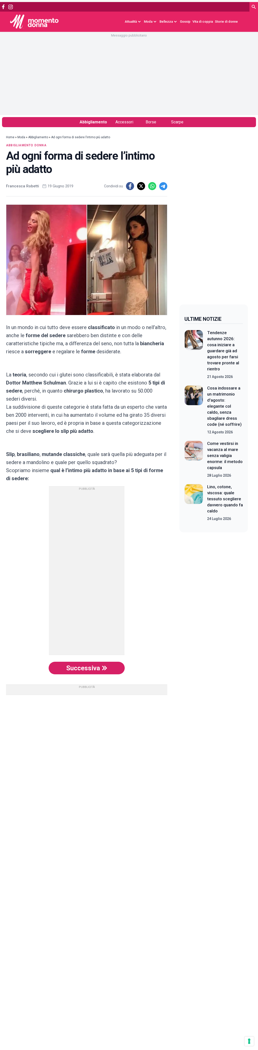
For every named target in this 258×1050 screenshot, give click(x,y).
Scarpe (177, 122)
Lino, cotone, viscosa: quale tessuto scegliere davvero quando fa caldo (225, 498)
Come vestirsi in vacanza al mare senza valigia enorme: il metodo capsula (225, 455)
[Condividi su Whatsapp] (152, 186)
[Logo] (34, 21)
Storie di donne (226, 21)
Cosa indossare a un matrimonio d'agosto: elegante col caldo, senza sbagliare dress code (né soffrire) (224, 406)
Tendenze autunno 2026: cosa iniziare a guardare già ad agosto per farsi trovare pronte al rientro (223, 350)
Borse (151, 122)
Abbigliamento (93, 122)
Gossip (185, 21)
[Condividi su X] (141, 186)
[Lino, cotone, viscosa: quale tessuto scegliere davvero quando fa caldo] (193, 502)
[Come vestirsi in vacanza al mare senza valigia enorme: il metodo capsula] (193, 459)
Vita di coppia (202, 21)
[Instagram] (10, 7)
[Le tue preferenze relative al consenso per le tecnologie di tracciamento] (249, 1041)
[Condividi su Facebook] (130, 186)
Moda (21, 137)
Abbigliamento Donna (26, 145)
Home (10, 137)
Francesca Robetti (22, 186)
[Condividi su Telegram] (163, 186)
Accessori (124, 122)
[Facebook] (3, 7)
